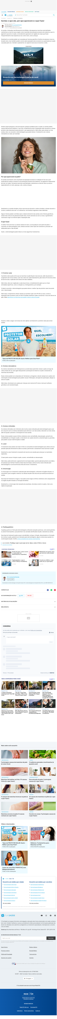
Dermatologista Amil (35, 895)
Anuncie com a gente (6, 958)
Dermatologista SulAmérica (37, 884)
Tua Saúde (3, 11)
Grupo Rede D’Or (36, 985)
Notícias (37, 11)
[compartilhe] (48, 590)
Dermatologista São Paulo (10, 884)
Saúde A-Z (9, 18)
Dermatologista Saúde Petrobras (38, 900)
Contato (31, 958)
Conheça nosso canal (41, 915)
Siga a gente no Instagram (46, 915)
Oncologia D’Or (33, 1007)
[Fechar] (31, 1)
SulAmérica (19, 1010)
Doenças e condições (18, 18)
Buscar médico (11, 11)
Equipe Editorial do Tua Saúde (16, 27)
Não (30, 595)
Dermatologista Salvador (10, 890)
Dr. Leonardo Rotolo (13, 577)
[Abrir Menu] (2, 15)
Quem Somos (4, 947)
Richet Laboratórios (29, 1010)
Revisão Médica (33, 950)
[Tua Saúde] (8, 15)
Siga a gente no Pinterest (55, 915)
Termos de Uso (32, 954)
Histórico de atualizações (9, 601)
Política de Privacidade (6, 954)
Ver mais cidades (7, 903)
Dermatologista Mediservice (37, 890)
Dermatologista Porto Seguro (38, 892)
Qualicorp (38, 1010)
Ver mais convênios (34, 903)
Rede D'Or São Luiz (24, 1007)
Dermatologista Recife (9, 895)
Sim (22, 595)
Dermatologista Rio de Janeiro (11, 887)
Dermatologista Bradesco (37, 887)
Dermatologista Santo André (11, 898)
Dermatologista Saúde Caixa (37, 898)
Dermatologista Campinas (10, 892)
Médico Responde (29, 11)
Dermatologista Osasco (9, 900)
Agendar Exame (20, 11)
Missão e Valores (33, 947)
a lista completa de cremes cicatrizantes (28, 539)
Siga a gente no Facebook (50, 915)
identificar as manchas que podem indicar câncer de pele (23, 297)
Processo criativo (5, 950)
